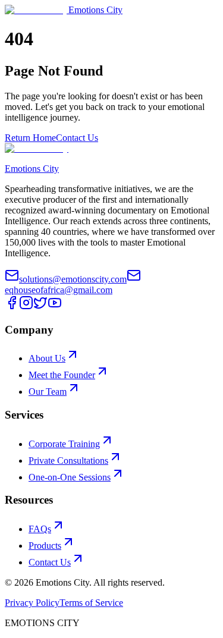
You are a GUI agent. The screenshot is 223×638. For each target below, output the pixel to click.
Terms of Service (91, 603)
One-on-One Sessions (70, 477)
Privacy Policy (32, 603)
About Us (47, 358)
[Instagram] (26, 306)
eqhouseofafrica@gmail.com (58, 290)
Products (45, 545)
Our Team (48, 391)
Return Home (30, 138)
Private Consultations (68, 460)
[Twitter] (40, 306)
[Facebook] (12, 306)
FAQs (40, 529)
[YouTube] (55, 306)
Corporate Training (64, 444)
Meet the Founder (62, 375)
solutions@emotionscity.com (73, 279)
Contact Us (77, 138)
